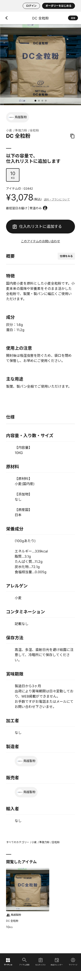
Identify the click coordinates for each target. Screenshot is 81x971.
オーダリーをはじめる (58, 5)
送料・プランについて (57, 199)
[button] (35, 101)
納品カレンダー (57, 964)
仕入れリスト (40, 964)
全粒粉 (34, 130)
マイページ (73, 964)
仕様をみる (66, 256)
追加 (73, 18)
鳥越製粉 (21, 117)
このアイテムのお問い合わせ (40, 241)
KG (12, 175)
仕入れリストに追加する (40, 226)
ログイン (31, 5)
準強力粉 (21, 130)
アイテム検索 (24, 964)
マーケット (8, 964)
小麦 (9, 130)
